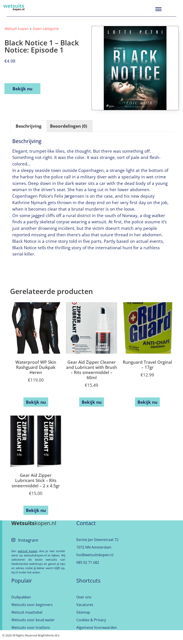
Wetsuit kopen (16, 28)
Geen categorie (46, 28)
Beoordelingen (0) (68, 126)
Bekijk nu (22, 89)
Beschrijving (29, 126)
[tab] (28, 126)
